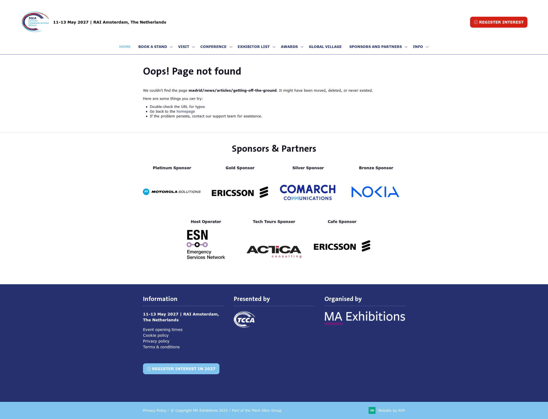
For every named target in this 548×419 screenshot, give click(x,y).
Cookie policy (156, 335)
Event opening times (162, 329)
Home (125, 46)
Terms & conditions (161, 346)
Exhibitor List (254, 46)
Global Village (325, 46)
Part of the (257, 410)
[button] (498, 22)
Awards (289, 46)
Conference (213, 46)
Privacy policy (156, 341)
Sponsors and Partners (375, 46)
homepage (186, 111)
